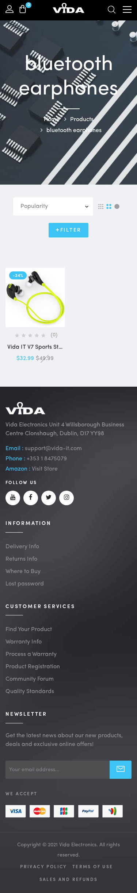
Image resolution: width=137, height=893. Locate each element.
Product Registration (32, 667)
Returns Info (21, 559)
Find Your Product (28, 630)
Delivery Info (22, 547)
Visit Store (45, 469)
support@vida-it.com (53, 449)
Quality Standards (29, 692)
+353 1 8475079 (47, 459)
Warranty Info (23, 642)
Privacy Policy (43, 866)
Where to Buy (23, 572)
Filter (71, 230)
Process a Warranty (31, 654)
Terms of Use (92, 866)
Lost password (24, 584)
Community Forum (29, 679)
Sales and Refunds (68, 879)
